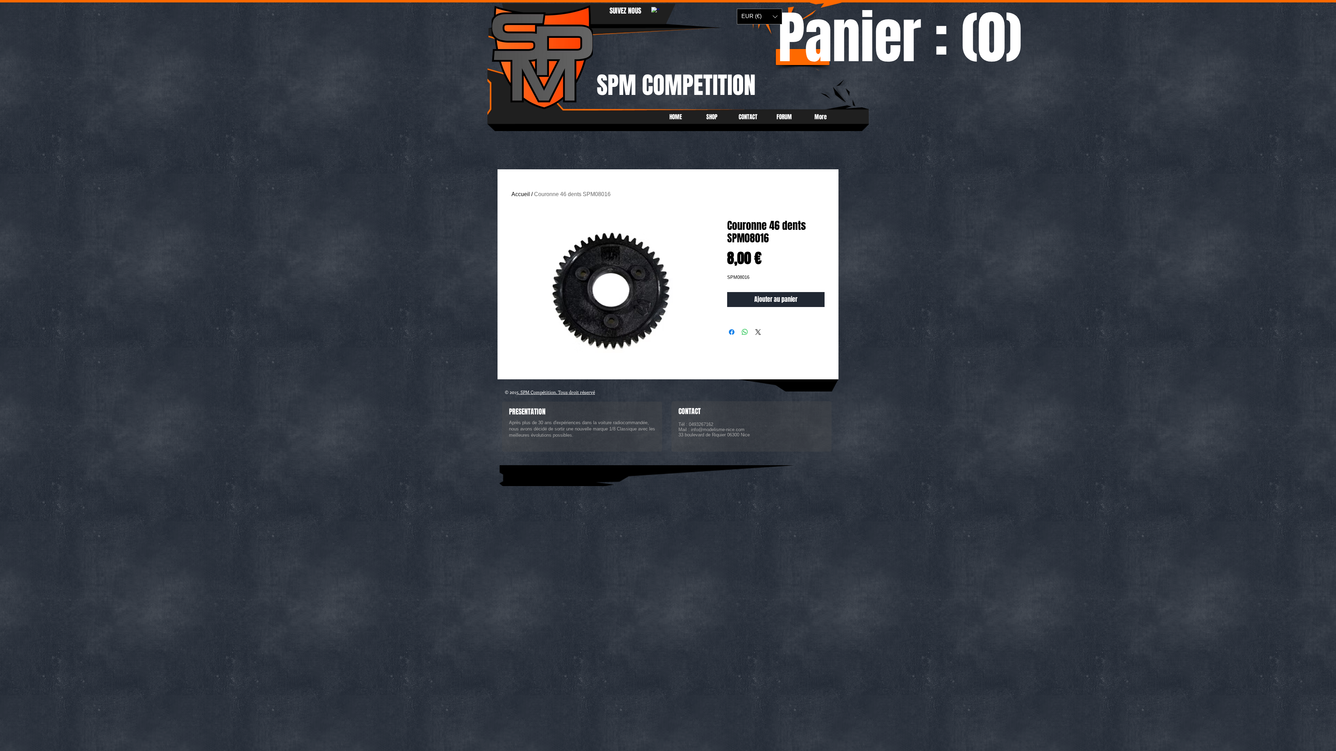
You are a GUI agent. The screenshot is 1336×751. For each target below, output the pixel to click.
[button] (759, 16)
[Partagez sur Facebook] (731, 332)
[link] (900, 42)
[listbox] (759, 16)
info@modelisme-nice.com (718, 429)
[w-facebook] (655, 11)
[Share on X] (758, 332)
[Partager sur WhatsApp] (745, 332)
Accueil (520, 194)
